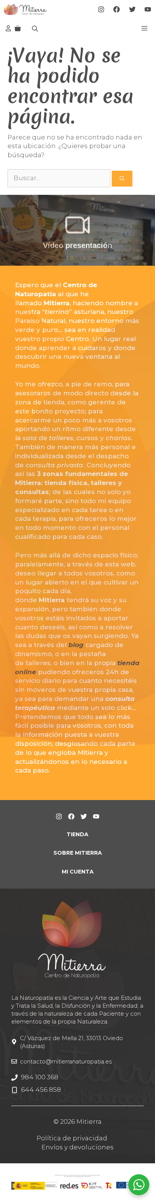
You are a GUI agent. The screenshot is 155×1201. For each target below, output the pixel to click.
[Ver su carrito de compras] (17, 28)
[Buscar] (122, 179)
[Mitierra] (25, 9)
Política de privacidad (71, 1138)
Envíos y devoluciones (77, 1147)
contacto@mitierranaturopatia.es (66, 1061)
